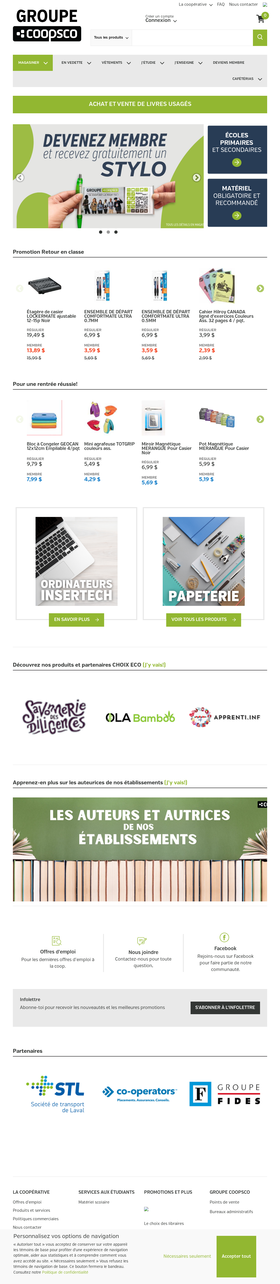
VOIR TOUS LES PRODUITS (199, 619)
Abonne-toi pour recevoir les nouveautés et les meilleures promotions (92, 1007)
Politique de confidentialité (65, 1272)
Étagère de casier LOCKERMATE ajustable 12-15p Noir (51, 316)
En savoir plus (72, 619)
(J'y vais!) (154, 665)
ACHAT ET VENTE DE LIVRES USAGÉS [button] (140, 104)
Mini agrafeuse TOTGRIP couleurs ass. (109, 446)
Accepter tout (236, 1256)
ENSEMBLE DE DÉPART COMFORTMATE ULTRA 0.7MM (108, 316)
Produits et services (31, 1210)
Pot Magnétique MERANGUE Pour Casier (224, 446)
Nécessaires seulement (187, 1256)
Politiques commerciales (36, 1219)
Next (196, 176)
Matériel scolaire (93, 1202)
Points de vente (224, 1202)
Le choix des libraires (164, 1224)
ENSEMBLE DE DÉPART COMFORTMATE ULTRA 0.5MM (166, 316)
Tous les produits (108, 37)
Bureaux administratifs (231, 1212)
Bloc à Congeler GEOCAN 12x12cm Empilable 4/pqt (53, 446)
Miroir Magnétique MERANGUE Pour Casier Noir (167, 448)
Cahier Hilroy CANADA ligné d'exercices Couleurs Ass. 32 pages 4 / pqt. (226, 316)
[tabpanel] (108, 176)
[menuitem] (196, 4)
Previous (20, 176)
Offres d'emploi (27, 1202)
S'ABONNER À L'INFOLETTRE (225, 1007)
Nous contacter (27, 1227)
